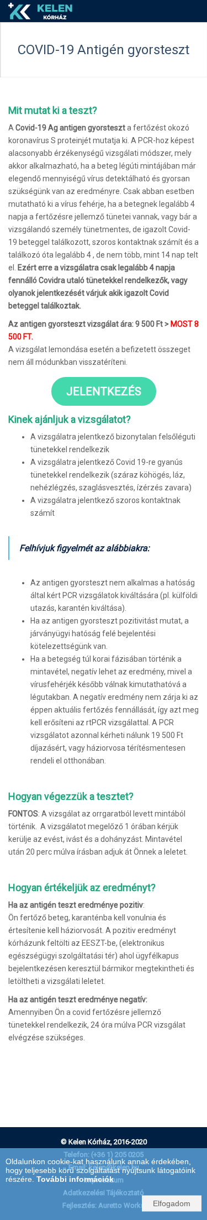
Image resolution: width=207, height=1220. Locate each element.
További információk (75, 1179)
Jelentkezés (103, 391)
